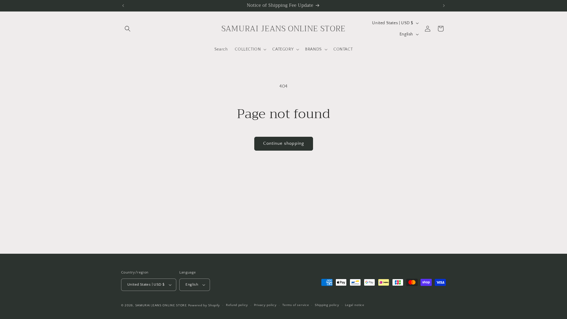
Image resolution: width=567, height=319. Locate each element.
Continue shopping (283, 143)
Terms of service (295, 305)
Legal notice (354, 305)
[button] (127, 28)
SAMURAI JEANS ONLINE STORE (161, 305)
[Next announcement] (443, 5)
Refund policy (237, 305)
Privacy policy (265, 305)
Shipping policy (327, 305)
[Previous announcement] (123, 5)
